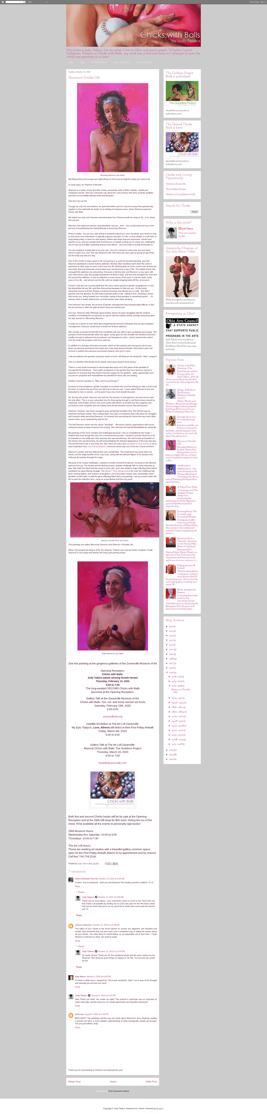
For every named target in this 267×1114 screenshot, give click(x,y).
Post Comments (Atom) (118, 1091)
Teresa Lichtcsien (83, 925)
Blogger (160, 1108)
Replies (81, 892)
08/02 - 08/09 (178, 712)
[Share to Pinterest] (116, 863)
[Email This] (106, 863)
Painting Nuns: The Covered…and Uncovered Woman (187, 514)
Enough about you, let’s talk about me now (186, 419)
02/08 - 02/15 (178, 739)
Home (113, 1081)
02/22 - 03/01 (178, 730)
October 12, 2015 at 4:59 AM (111, 879)
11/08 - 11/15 (177, 676)
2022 (171, 640)
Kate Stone (80, 976)
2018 (171, 658)
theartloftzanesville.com (113, 763)
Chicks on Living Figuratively (180, 194)
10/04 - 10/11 (177, 698)
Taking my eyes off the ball (186, 567)
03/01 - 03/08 (178, 726)
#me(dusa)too (184, 465)
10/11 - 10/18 (177, 686)
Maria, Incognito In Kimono (186, 591)
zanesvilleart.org (113, 716)
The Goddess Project (176, 189)
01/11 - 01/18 (177, 744)
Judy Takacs (88, 897)
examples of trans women (138, 444)
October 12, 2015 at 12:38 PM (106, 925)
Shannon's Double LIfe (186, 443)
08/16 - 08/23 (178, 707)
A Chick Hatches (99, 62)
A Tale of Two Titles (187, 487)
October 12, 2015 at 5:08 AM (111, 897)
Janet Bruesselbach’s (97, 446)
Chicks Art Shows (121, 62)
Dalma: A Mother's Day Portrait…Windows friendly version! (186, 394)
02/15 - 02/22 (177, 735)
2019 (171, 654)
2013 (171, 754)
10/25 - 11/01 (177, 681)
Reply (77, 886)
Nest (72, 62)
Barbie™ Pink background (116, 471)
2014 (171, 750)
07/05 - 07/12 (178, 716)
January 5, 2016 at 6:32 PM (103, 995)
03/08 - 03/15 (178, 721)
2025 (171, 626)
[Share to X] (111, 863)
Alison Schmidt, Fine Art (86, 879)
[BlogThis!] (108, 863)
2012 (171, 759)
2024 (171, 631)
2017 (171, 663)
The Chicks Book (144, 62)
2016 (171, 668)
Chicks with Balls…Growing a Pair (186, 367)
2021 (171, 645)
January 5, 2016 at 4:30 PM (98, 976)
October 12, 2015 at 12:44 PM (111, 951)
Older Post (151, 1081)
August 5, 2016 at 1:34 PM (96, 1014)
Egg (82, 62)
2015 (171, 672)
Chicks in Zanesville (176, 184)
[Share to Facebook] (114, 863)
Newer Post (74, 1081)
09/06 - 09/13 (178, 702)
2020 (171, 649)
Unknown (79, 1014)
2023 (171, 635)
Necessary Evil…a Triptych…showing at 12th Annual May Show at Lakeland (186, 542)
